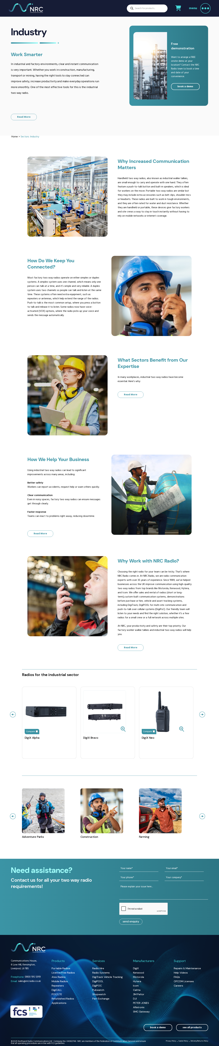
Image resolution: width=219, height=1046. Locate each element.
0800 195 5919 (26, 977)
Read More (23, 117)
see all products (192, 1027)
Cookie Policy (183, 1041)
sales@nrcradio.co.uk (26, 981)
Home (14, 136)
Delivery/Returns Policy (199, 1041)
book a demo (185, 86)
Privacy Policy (171, 1041)
